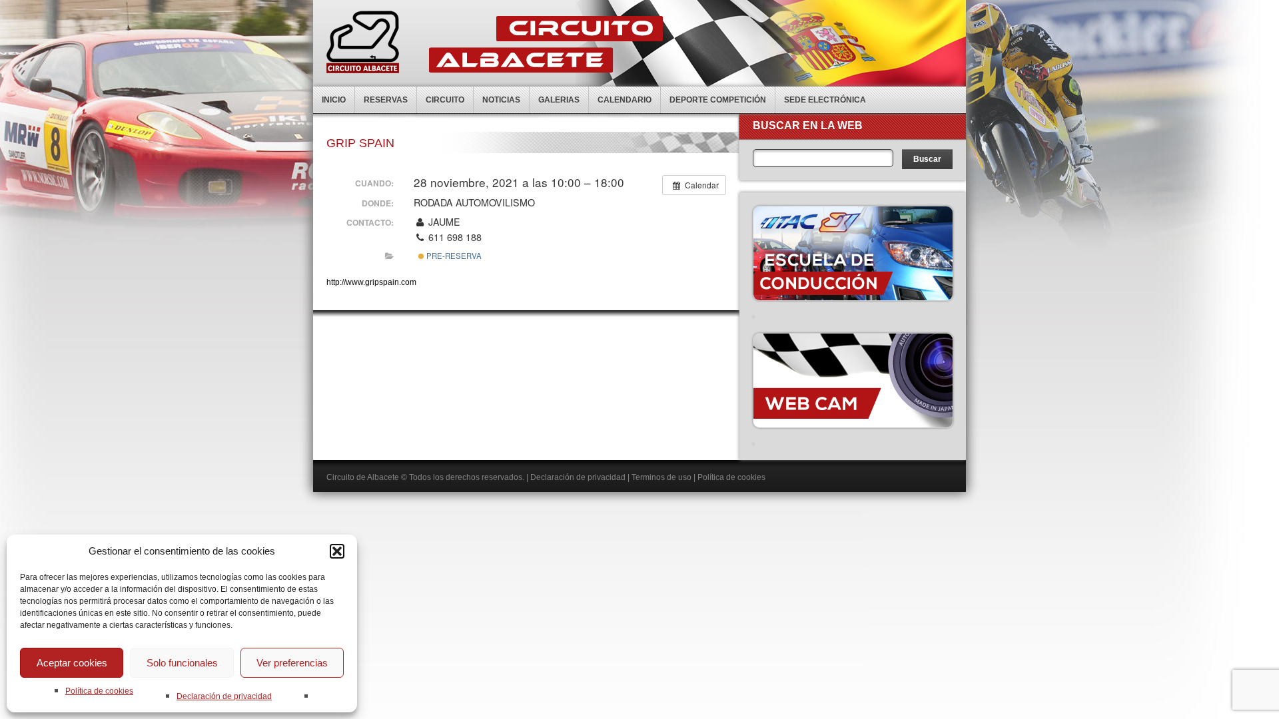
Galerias (559, 100)
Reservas (386, 100)
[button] (337, 551)
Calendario (624, 100)
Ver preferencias (292, 662)
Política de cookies (99, 691)
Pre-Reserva (453, 255)
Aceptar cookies (72, 662)
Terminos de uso (661, 477)
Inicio (334, 100)
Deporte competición (717, 100)
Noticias (501, 100)
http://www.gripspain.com (371, 282)
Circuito (445, 100)
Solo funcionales (182, 662)
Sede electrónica (825, 100)
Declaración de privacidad (224, 696)
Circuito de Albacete (362, 477)
